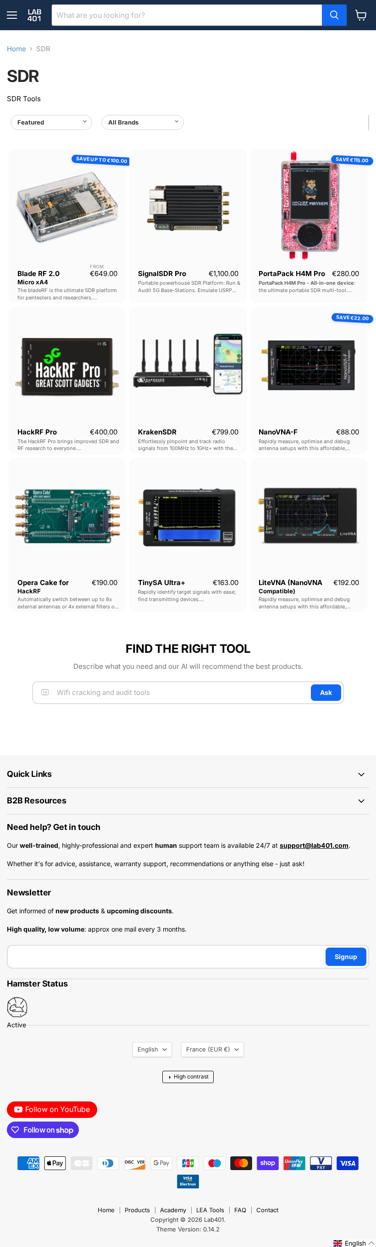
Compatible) (277, 591)
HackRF (29, 591)
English (148, 1049)
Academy (173, 1210)
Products (137, 1210)
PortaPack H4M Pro (292, 273)
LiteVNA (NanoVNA (290, 582)
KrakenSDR (157, 432)
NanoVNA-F (278, 432)
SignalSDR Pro (162, 273)
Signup (346, 956)
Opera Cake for (43, 582)
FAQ (240, 1210)
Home (16, 49)
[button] (354, 1243)
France (208, 1049)
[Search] (334, 15)
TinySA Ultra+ (161, 582)
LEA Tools (210, 1210)
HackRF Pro (37, 432)
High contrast (188, 1076)
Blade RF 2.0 (38, 273)
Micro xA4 (32, 282)
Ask (326, 692)
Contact (267, 1210)
